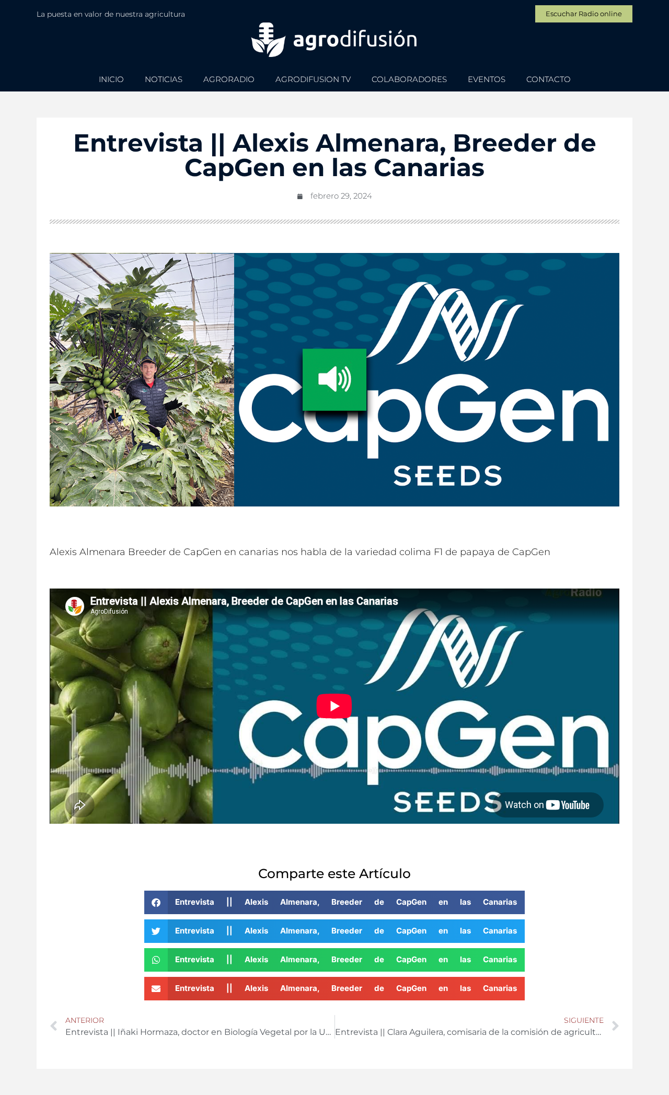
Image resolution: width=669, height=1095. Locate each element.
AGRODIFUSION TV (313, 79)
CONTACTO (548, 79)
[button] (334, 902)
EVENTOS (486, 79)
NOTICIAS (163, 79)
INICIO (111, 79)
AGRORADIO (229, 79)
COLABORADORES (409, 79)
